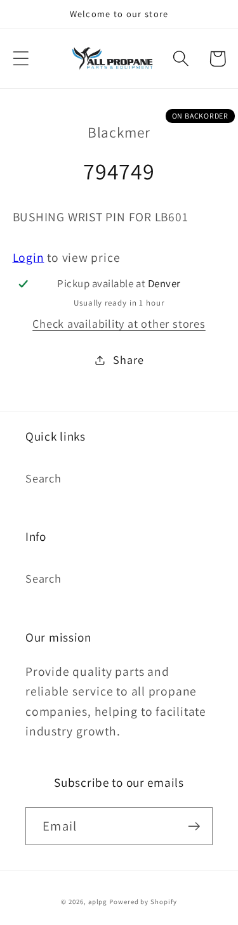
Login (28, 257)
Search (43, 478)
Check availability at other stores (119, 323)
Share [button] (128, 359)
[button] (21, 59)
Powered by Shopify (142, 901)
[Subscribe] (194, 826)
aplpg (97, 901)
